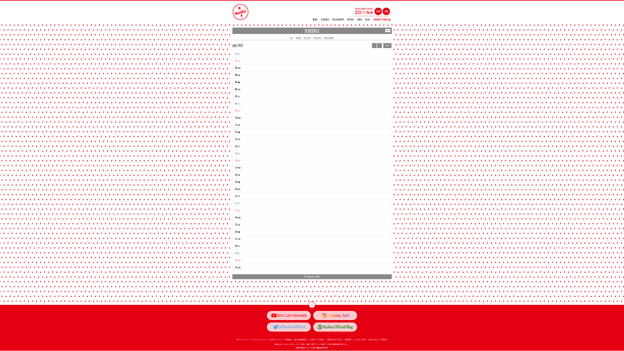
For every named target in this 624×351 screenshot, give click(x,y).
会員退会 (384, 339)
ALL (291, 38)
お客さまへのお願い (317, 339)
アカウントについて (259, 339)
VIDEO (359, 19)
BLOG (367, 19)
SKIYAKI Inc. (325, 348)
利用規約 (288, 339)
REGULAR (317, 38)
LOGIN (378, 11)
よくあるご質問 (359, 339)
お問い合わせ (373, 339)
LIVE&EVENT (329, 38)
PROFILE (350, 19)
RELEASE (307, 38)
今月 (387, 45)
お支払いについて (275, 339)
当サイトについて (242, 339)
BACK (387, 30)
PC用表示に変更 (312, 276)
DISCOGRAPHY (338, 19)
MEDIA (298, 38)
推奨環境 (348, 339)
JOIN (386, 11)
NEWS (315, 19)
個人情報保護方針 (300, 339)
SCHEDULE (325, 19)
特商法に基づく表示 (334, 339)
